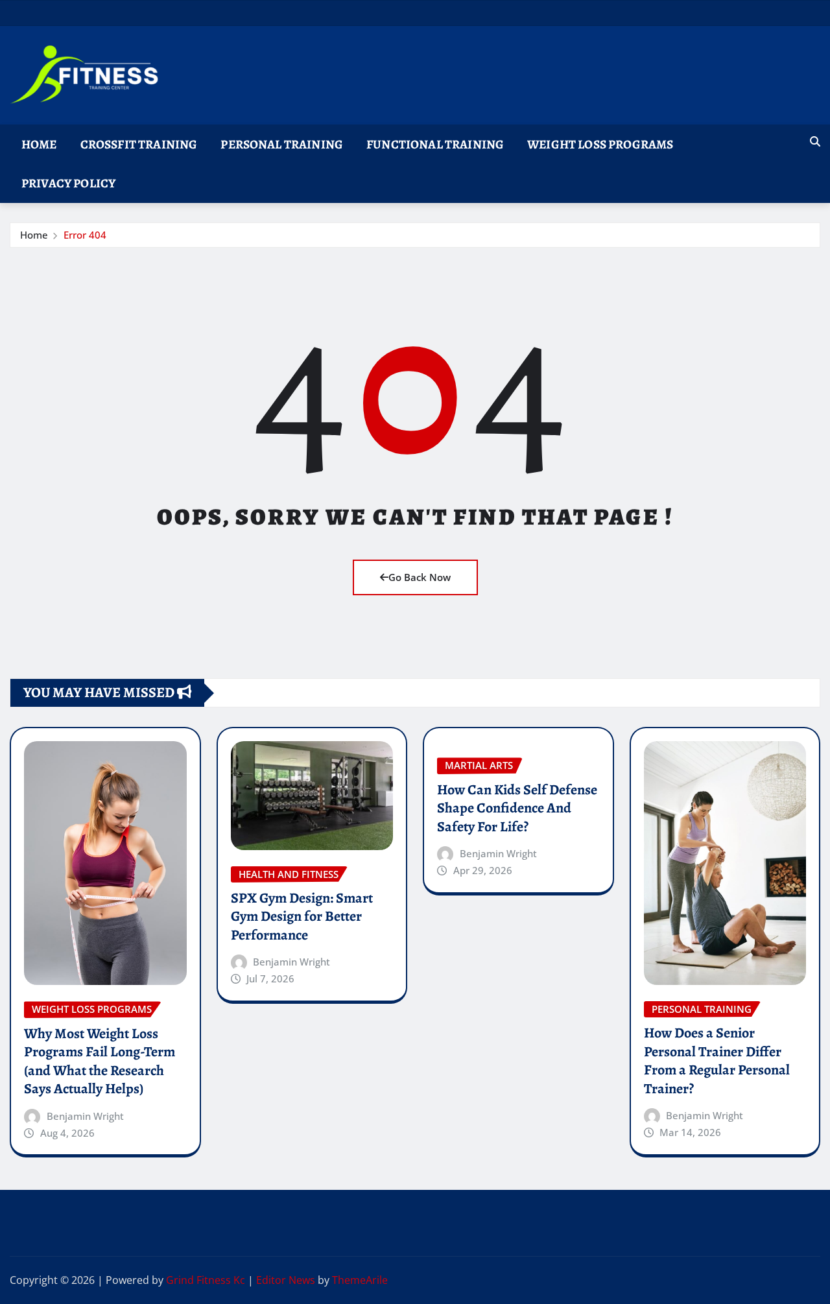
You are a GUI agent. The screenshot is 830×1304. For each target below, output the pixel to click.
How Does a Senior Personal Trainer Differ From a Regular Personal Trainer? (717, 1060)
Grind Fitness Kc (205, 1280)
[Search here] (815, 141)
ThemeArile (360, 1280)
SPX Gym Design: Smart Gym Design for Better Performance (302, 916)
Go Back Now (419, 577)
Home (39, 144)
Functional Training (435, 144)
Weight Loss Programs (600, 144)
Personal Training (281, 144)
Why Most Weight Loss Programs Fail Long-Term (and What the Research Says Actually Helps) (99, 1061)
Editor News (285, 1280)
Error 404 (85, 234)
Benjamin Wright (85, 1115)
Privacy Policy (68, 183)
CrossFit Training (139, 144)
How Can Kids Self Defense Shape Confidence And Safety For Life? (517, 808)
